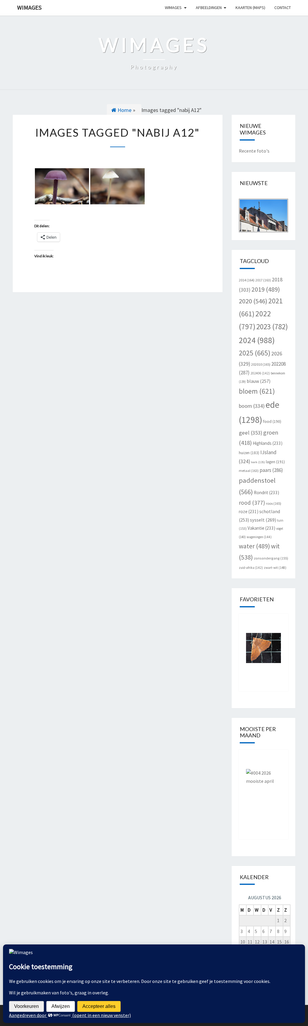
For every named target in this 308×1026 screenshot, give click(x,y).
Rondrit (266, 492)
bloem (257, 391)
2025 (254, 353)
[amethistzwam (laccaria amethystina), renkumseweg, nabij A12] (62, 186)
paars (271, 470)
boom (252, 405)
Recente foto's (254, 151)
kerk (258, 462)
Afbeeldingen (209, 7)
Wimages (29, 7)
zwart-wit (275, 568)
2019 (265, 289)
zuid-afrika (251, 568)
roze (248, 511)
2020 (253, 301)
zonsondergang (271, 558)
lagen (275, 461)
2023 (272, 326)
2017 (263, 280)
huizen (249, 452)
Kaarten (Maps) (250, 7)
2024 (257, 340)
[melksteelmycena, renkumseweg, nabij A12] (117, 186)
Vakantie (261, 528)
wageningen (259, 537)
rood (252, 502)
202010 (260, 364)
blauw (258, 381)
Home (123, 110)
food (272, 421)
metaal (249, 470)
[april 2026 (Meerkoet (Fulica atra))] (263, 790)
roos (273, 503)
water (254, 546)
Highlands (267, 443)
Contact (282, 7)
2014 (246, 280)
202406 (260, 373)
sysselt (263, 520)
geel (250, 432)
